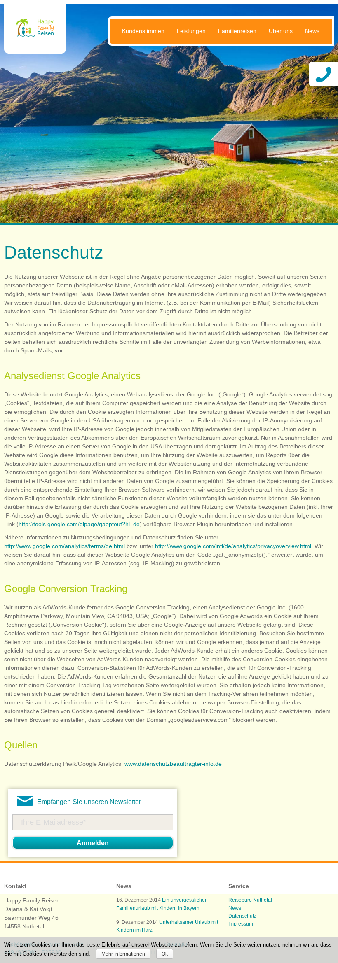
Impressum (240, 924)
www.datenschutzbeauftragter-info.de (173, 763)
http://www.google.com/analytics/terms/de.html (64, 546)
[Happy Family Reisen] (35, 36)
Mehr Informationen (123, 954)
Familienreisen (237, 31)
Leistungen (191, 31)
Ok (165, 954)
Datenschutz (242, 916)
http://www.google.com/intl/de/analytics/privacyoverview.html (233, 546)
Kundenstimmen (143, 31)
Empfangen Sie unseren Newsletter (89, 801)
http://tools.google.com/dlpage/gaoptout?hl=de (79, 524)
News (312, 31)
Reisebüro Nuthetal (250, 900)
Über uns (281, 31)
